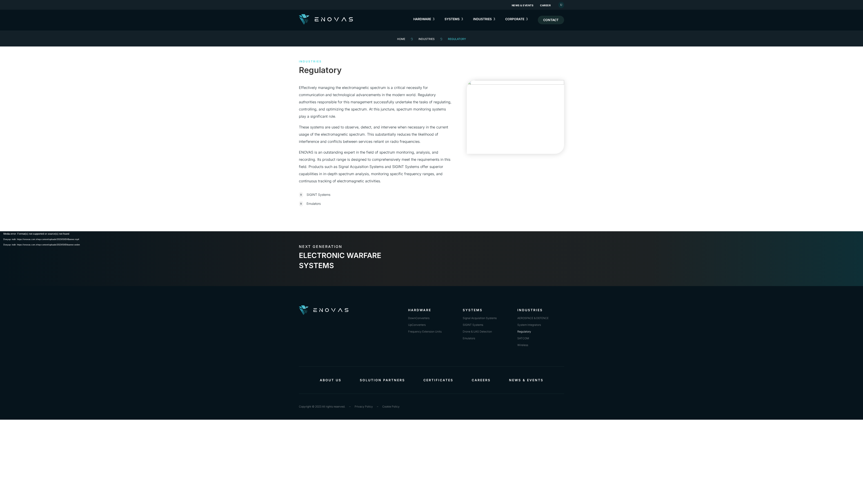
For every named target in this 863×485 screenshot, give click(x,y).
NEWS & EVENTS (523, 5)
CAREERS (481, 380)
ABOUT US (330, 380)
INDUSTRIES (426, 39)
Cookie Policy (391, 406)
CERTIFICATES (438, 380)
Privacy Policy (364, 406)
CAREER (545, 5)
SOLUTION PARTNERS (382, 380)
